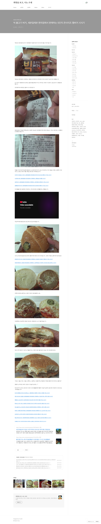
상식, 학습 (74, 70)
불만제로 (82, 123)
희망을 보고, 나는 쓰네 (22, 3)
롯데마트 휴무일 (74, 124)
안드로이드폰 (78, 130)
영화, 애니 (74, 82)
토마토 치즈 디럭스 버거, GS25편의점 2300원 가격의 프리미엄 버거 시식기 (32, 462)
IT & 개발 (74, 67)
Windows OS (75, 55)
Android (84, 131)
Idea (73, 89)
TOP (86, 519)
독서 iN (73, 49)
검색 (83, 3)
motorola (74, 130)
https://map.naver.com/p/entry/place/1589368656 (27, 427)
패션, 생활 (74, 59)
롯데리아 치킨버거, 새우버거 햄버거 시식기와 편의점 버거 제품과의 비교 (32, 466)
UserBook (74, 93)
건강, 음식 (74, 85)
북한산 (78, 126)
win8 (83, 121)
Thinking (74, 45)
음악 (73, 87)
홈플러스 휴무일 (82, 128)
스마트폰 (81, 126)
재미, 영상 (74, 74)
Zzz (73, 96)
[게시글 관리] (22, 450)
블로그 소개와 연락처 (75, 106)
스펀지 (77, 133)
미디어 (49, 7)
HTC (78, 131)
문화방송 (73, 80)
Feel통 (73, 44)
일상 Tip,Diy (74, 77)
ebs (81, 121)
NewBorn (74, 91)
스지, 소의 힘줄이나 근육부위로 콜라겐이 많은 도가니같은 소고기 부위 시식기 (33, 464)
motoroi (80, 133)
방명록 (28, 7)
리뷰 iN (17, 457)
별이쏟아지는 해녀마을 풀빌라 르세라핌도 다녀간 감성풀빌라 (33, 439)
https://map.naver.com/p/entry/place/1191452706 (27, 437)
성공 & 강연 (74, 68)
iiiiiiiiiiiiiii (74, 95)
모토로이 (73, 121)
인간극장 (83, 130)
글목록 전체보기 (75, 41)
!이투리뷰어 (74, 126)
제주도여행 (74, 123)
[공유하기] (20, 450)
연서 (79, 123)
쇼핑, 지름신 (74, 57)
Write (42, 7)
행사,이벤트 (74, 76)
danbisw (73, 137)
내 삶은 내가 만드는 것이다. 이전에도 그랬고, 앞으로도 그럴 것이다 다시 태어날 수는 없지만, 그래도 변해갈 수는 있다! (37, 499)
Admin (35, 7)
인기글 (77, 110)
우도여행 (82, 135)
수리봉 (79, 135)
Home (14, 7)
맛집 (77, 123)
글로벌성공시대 (74, 135)
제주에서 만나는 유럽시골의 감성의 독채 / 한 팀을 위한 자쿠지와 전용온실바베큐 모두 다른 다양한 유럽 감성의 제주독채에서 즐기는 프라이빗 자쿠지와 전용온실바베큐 (34, 432)
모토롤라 (73, 133)
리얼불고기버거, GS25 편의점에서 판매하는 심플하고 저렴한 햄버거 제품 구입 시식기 (30, 421)
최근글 (73, 110)
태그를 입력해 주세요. (75, 128)
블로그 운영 (74, 72)
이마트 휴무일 (80, 124)
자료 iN (73, 65)
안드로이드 (77, 121)
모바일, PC (74, 54)
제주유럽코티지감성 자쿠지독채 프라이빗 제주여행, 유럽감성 (33, 429)
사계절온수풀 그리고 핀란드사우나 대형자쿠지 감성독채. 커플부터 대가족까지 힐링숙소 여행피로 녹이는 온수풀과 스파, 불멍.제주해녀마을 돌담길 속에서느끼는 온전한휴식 (34, 442)
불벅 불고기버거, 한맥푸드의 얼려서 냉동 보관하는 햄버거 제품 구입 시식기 (32, 467)
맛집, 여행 (74, 61)
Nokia (81, 131)
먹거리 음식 (22, 457)
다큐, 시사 (74, 83)
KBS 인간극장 (74, 131)
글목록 (21, 7)
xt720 (84, 126)
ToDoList (74, 47)
